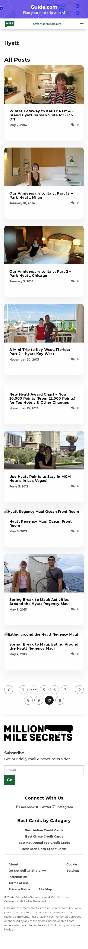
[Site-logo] (9, 23)
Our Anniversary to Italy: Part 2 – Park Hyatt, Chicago (40, 274)
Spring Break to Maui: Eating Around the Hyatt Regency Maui (43, 646)
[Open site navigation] (81, 24)
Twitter (45, 807)
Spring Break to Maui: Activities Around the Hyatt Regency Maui (39, 602)
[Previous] (8, 690)
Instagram (65, 807)
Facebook (27, 807)
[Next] (79, 690)
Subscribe (14, 753)
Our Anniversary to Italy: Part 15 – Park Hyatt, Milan (41, 195)
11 (60, 700)
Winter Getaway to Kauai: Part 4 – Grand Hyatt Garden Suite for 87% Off (41, 115)
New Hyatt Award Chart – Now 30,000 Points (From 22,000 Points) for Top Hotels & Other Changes (42, 398)
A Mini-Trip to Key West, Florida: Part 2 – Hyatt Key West (39, 352)
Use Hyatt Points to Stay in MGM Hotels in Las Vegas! (40, 479)
